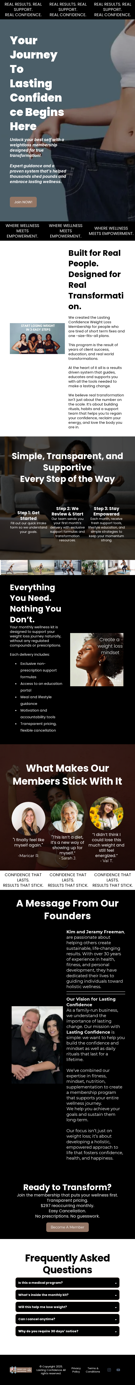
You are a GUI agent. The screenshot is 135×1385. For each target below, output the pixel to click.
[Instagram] (109, 1369)
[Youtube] (118, 1369)
